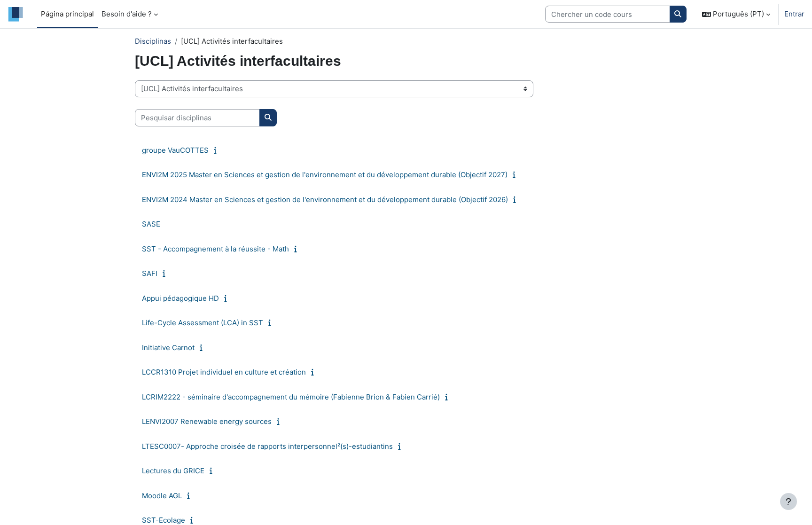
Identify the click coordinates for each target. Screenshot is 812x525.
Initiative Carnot (168, 347)
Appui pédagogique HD (180, 298)
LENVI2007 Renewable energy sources (207, 421)
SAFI (149, 273)
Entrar (794, 13)
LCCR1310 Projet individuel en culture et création (224, 372)
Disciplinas (153, 41)
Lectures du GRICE (173, 470)
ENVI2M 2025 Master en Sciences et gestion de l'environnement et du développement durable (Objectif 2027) (325, 174)
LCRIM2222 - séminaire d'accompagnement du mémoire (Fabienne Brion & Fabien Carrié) (291, 396)
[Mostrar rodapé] (788, 501)
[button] (736, 14)
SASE (151, 223)
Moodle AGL (162, 495)
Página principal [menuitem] (67, 13)
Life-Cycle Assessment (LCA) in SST (202, 322)
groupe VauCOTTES (175, 150)
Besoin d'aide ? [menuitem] (127, 13)
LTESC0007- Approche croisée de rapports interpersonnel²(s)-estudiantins (267, 446)
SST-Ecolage (163, 520)
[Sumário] (217, 150)
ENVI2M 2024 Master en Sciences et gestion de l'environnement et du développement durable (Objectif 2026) (325, 199)
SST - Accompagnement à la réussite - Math (215, 248)
